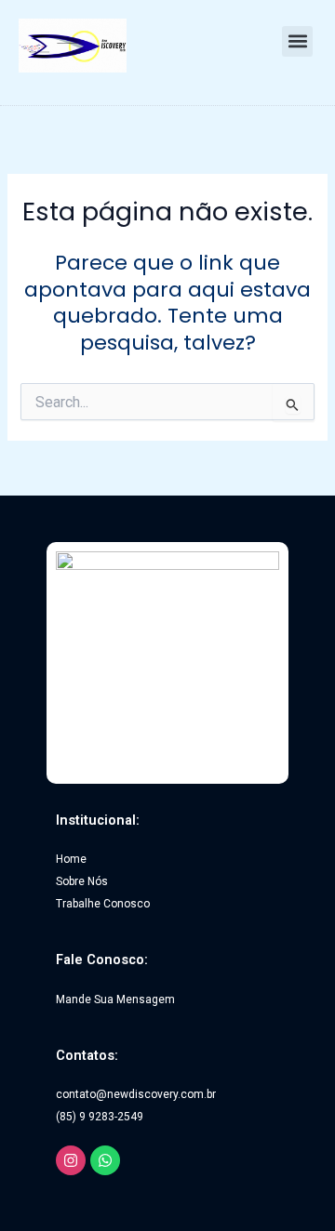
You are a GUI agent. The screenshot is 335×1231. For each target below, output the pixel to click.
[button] (297, 41)
